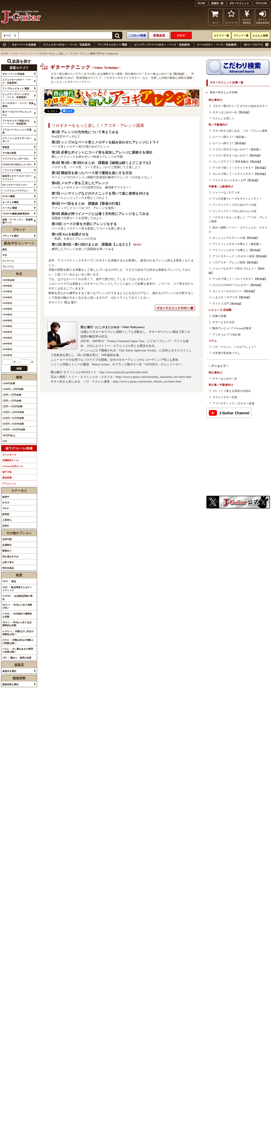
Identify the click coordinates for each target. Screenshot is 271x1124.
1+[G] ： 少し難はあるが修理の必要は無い (17, 650)
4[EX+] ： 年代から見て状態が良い (17, 606)
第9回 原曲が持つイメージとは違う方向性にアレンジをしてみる (100, 213)
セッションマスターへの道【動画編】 (235, 237)
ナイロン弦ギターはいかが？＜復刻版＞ (237, 149)
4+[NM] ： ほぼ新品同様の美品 (17, 597)
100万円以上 (8, 435)
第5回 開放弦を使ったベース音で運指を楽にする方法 (92, 173)
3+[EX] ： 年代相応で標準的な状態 (17, 615)
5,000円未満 (8, 383)
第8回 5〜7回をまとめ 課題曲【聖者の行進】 (87, 203)
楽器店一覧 (217, 3)
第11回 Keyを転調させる (70, 234)
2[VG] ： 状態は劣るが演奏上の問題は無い (17, 641)
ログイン (262, 21)
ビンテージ (8, 261)
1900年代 (7, 285)
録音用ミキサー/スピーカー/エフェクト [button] (17, 177)
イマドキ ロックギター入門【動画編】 (236, 180)
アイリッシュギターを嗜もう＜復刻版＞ (237, 244)
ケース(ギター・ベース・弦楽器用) (217, 44)
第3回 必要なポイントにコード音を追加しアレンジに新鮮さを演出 (102, 152)
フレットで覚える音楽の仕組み (231, 390)
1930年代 (7, 303)
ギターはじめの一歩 (224, 378)
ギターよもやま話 (223, 322)
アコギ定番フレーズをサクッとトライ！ (237, 198)
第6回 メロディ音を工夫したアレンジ (80, 183)
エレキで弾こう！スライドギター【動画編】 (239, 174)
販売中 (5, 497)
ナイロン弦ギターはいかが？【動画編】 (237, 155)
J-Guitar (21, 17)
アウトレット (9, 483)
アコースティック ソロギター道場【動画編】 (240, 256)
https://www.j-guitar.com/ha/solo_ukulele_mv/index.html (147, 381)
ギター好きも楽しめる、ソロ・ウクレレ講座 (239, 130)
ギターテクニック (239, 3)
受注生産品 (8, 568)
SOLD (5, 508)
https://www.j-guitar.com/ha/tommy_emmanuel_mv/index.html (153, 376)
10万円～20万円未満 (13, 412)
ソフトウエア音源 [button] (11, 170)
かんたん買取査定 (247, 21)
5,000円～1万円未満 (12, 389)
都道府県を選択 (10, 684)
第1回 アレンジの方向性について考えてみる (85, 132)
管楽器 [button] (5, 147)
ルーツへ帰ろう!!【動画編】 (229, 143)
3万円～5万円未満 (11, 400)
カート (215, 23)
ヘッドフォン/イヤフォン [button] (15, 190)
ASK (4, 441)
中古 (4, 255)
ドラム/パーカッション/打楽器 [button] (17, 131)
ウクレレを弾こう (223, 118)
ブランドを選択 (10, 236)
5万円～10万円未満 (12, 406)
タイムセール (9, 454)
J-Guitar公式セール (12, 466)
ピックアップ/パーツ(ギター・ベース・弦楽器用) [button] (15, 95)
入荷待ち (7, 520)
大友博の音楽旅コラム (226, 353)
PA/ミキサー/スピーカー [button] (15, 185)
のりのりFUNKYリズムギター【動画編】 (237, 285)
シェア (68, 111)
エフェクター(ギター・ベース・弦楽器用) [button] (16, 81)
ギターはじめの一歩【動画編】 (231, 112)
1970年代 (7, 326)
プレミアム (8, 266)
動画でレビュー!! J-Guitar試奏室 (231, 328)
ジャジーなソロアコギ (226, 192)
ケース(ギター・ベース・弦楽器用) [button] (17, 104)
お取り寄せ (8, 562)
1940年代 (7, 309)
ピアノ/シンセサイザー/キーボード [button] (17, 139)
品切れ (5, 525)
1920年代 (7, 297)
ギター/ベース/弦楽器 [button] (13, 74)
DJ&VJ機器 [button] (8, 196)
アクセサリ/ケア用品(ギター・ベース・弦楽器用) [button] (15, 122)
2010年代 (7, 349)
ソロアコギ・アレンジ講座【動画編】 (235, 262)
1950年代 (7, 314)
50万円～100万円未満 (13, 429)
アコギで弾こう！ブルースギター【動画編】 (239, 279)
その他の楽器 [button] (9, 153)
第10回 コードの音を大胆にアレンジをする (84, 224)
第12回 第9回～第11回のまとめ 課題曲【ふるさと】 (92, 244)
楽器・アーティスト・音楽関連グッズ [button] (17, 221)
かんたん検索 (260, 35)
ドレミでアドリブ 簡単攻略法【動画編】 (237, 161)
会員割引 (7, 545)
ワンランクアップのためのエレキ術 (234, 211)
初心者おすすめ (10, 556)
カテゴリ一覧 (221, 35)
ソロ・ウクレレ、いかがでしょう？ (234, 346)
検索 (19, 368)
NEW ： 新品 (9, 581)
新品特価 (7, 477)
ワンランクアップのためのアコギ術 (234, 204)
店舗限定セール (10, 460)
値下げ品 (7, 472)
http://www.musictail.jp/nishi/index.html (124, 372)
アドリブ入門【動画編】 (227, 303)
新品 (4, 249)
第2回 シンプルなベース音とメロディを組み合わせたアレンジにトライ (105, 142)
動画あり (7, 550)
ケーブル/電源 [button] (9, 208)
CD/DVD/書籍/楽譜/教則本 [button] (16, 213)
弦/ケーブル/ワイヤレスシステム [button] (17, 113)
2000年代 (7, 343)
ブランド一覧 (241, 35)
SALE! (181, 35)
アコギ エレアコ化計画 (226, 334)
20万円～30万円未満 (13, 418)
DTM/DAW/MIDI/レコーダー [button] (17, 164)
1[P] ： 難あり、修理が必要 (16, 657)
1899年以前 (8, 280)
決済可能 (7, 539)
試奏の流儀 (219, 316)
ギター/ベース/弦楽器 (24, 44)
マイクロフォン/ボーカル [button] (15, 158)
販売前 (5, 514)
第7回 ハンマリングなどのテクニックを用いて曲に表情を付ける (100, 193)
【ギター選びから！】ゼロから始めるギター (239, 106)
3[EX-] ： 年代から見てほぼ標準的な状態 (17, 624)
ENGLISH (261, 3)
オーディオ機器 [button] (10, 202)
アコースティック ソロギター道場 (233, 403)
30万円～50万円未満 (13, 424)
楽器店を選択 (9, 671)
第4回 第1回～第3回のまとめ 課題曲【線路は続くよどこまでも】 (102, 162)
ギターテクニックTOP (223, 92)
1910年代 (7, 291)
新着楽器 (159, 35)
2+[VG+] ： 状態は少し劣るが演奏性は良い (18, 632)
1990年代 (7, 338)
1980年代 (7, 332)
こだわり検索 (137, 35)
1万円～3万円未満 (11, 395)
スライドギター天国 (224, 397)
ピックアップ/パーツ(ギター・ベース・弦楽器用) (162, 44)
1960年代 (7, 320)
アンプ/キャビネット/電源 (112, 44)
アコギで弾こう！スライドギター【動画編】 (239, 167)
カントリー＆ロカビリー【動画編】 (234, 291)
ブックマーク (231, 23)
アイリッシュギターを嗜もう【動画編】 (237, 250)
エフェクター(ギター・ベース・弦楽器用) (67, 44)
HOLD (5, 502)
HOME (201, 3)
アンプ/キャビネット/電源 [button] (15, 88)
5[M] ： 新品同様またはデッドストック (17, 588)
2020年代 (7, 355)
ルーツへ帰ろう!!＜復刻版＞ (229, 136)
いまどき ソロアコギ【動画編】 (232, 297)
